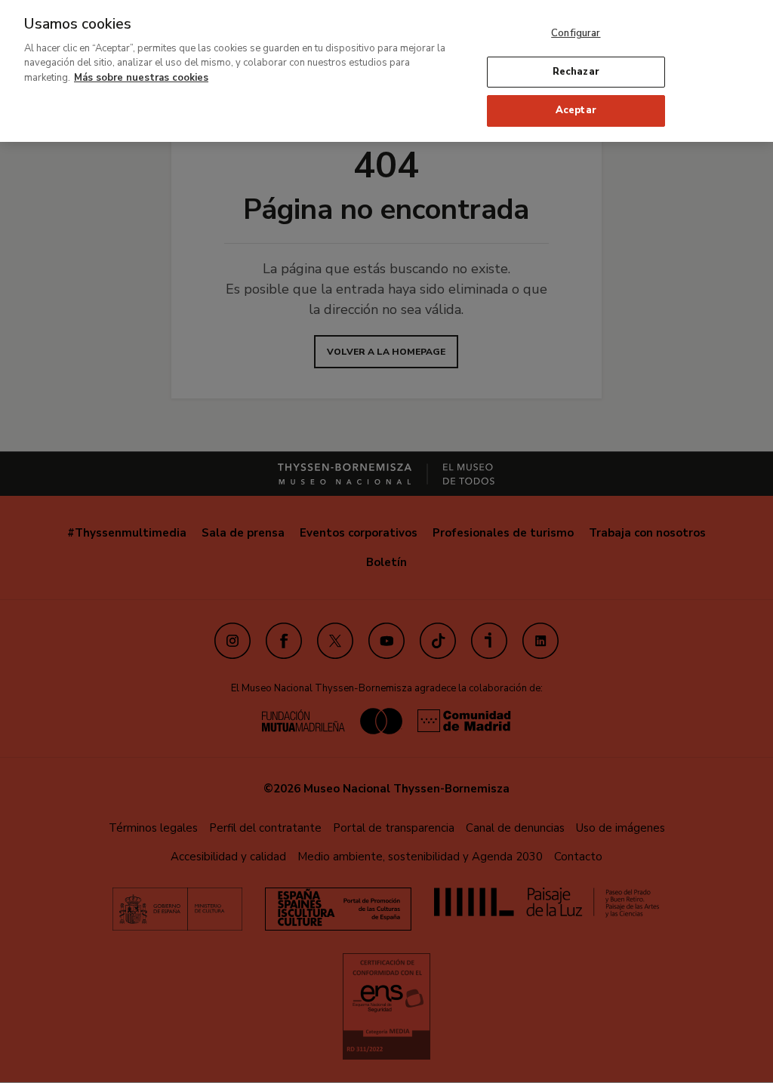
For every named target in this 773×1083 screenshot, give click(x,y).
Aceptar (576, 110)
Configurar (575, 33)
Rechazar (576, 71)
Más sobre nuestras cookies (141, 78)
